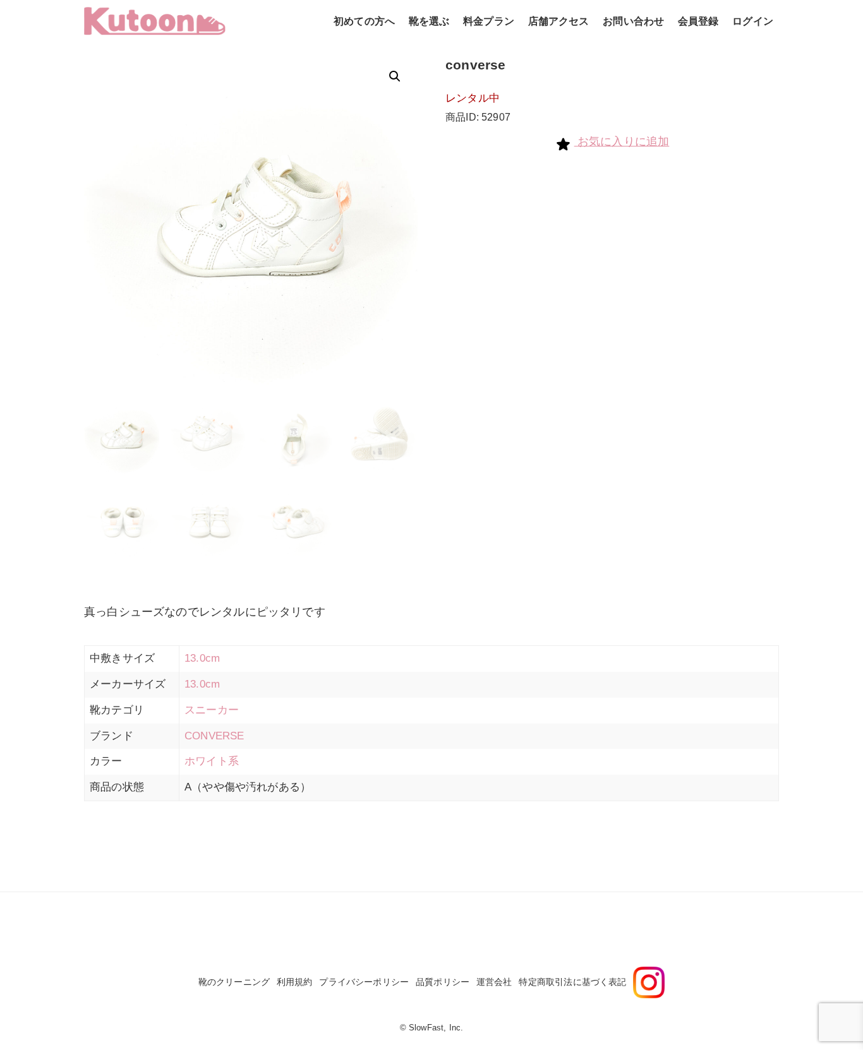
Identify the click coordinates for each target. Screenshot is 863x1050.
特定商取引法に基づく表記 (572, 982)
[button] (394, 76)
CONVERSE (214, 736)
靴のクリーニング (234, 982)
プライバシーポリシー (364, 982)
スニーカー (211, 710)
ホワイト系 (211, 761)
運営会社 (494, 982)
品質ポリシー (442, 982)
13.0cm (202, 658)
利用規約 (295, 982)
